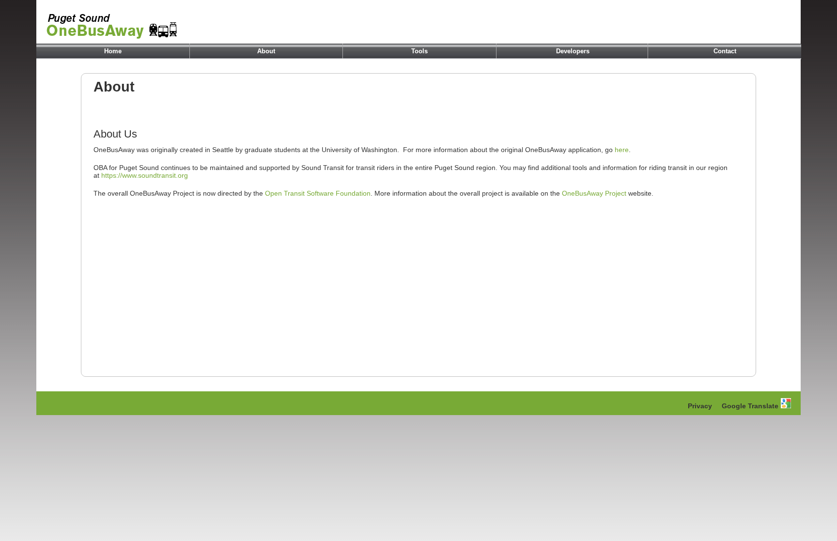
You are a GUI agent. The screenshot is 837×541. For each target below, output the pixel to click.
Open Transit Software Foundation (318, 193)
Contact (724, 51)
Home (113, 51)
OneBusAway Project (594, 193)
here (622, 150)
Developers (572, 51)
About (266, 51)
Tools (419, 51)
